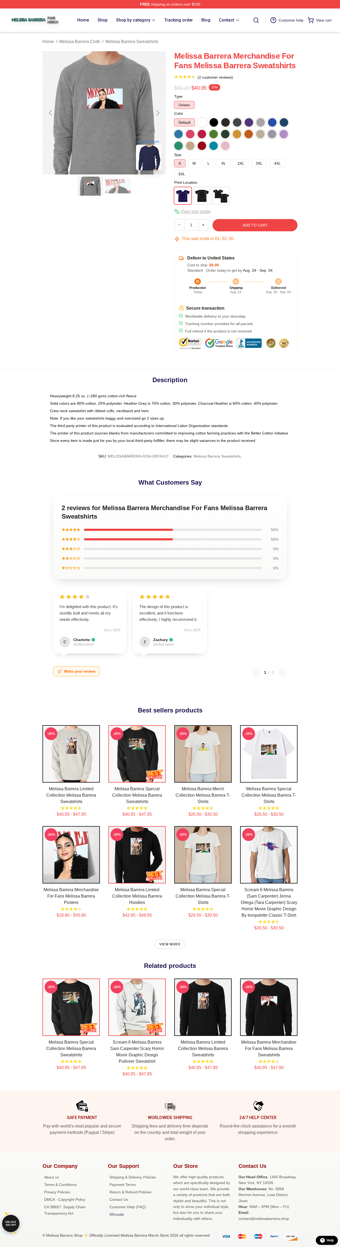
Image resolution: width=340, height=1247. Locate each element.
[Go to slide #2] (118, 186)
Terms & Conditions (60, 1184)
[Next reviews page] (282, 672)
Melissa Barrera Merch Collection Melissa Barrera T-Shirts (203, 795)
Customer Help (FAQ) (127, 1207)
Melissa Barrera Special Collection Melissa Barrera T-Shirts (268, 795)
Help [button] (330, 1240)
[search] (256, 20)
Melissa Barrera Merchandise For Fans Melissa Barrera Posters (71, 896)
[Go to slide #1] (90, 186)
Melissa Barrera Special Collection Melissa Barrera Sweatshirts (137, 795)
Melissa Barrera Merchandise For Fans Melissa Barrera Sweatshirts (268, 1048)
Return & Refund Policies (130, 1192)
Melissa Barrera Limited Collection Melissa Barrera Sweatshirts (71, 795)
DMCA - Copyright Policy (64, 1199)
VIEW (71, 777)
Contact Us (118, 1199)
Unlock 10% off (10, 1223)
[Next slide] (157, 112)
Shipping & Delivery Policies (132, 1177)
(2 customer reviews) (215, 77)
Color (178, 113)
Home (48, 41)
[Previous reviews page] (256, 672)
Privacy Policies (57, 1192)
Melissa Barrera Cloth (79, 41)
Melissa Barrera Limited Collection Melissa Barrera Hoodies (137, 896)
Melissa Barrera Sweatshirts (131, 41)
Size (177, 155)
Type (178, 96)
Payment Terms (122, 1184)
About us (51, 1177)
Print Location (185, 182)
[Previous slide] (50, 112)
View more (170, 944)
